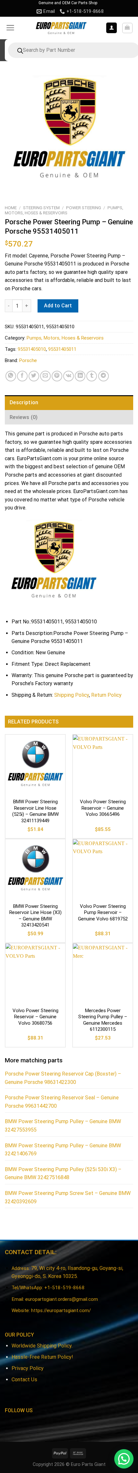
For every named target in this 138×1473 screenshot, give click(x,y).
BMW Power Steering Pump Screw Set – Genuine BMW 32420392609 (68, 1197)
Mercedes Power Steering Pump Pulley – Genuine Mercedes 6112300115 (102, 1020)
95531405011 (62, 349)
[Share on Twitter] (34, 376)
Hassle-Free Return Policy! (42, 1357)
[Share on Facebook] (22, 376)
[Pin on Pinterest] (57, 376)
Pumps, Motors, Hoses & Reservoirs (64, 210)
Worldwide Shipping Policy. (42, 1346)
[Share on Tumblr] (91, 376)
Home (11, 207)
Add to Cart (58, 306)
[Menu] (10, 27)
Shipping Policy (71, 695)
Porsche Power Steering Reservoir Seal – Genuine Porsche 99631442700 (62, 1102)
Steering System (41, 207)
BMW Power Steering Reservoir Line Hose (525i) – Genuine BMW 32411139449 (35, 811)
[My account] (111, 28)
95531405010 (32, 349)
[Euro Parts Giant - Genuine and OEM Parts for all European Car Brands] (61, 28)
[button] (124, 1458)
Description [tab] (24, 402)
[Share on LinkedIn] (80, 376)
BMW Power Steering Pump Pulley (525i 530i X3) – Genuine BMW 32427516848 (63, 1173)
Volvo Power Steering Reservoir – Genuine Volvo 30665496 (103, 808)
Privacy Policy (28, 1368)
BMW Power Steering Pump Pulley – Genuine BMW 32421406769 (63, 1149)
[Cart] (127, 28)
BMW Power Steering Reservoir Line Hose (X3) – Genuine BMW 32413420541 (35, 915)
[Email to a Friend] (45, 376)
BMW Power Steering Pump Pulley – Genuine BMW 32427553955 (63, 1125)
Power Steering (83, 207)
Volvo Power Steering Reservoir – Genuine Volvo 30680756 (35, 1017)
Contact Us (24, 1379)
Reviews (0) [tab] (24, 417)
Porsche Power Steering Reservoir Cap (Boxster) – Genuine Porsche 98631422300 (63, 1078)
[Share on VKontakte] (68, 376)
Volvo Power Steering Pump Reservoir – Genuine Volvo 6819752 (103, 912)
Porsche (28, 360)
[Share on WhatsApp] (10, 376)
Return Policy (106, 695)
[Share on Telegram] (103, 376)
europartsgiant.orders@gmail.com (61, 1299)
